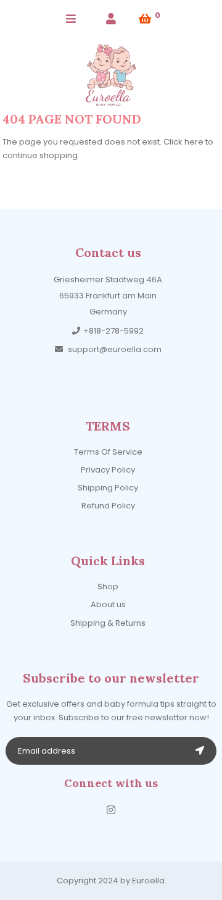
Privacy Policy (108, 470)
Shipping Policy (108, 488)
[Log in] (111, 19)
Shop (107, 586)
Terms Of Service (108, 452)
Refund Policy (108, 505)
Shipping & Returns (108, 623)
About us (108, 604)
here (194, 142)
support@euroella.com (115, 349)
